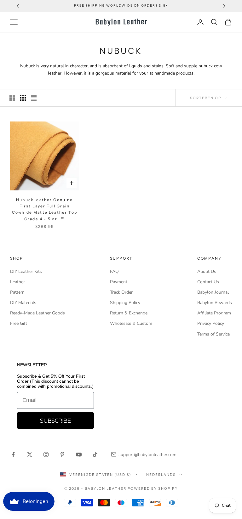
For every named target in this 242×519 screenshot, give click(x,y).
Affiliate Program (214, 313)
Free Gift (18, 323)
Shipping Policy (125, 303)
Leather (17, 282)
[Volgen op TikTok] (95, 454)
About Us (206, 271)
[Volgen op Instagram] (46, 454)
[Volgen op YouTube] (79, 454)
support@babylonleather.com (147, 455)
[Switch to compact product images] (34, 97)
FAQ (114, 271)
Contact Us (208, 282)
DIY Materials (23, 303)
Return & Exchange (128, 313)
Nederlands (161, 474)
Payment (118, 282)
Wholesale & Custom (131, 323)
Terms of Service (213, 334)
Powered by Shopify (153, 488)
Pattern (17, 292)
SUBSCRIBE (55, 420)
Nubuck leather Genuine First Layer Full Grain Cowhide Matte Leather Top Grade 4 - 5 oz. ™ (44, 209)
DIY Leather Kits (26, 271)
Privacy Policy (210, 323)
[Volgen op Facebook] (13, 454)
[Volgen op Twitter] (29, 454)
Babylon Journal (213, 292)
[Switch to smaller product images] (23, 97)
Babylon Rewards (214, 303)
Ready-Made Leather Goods (37, 313)
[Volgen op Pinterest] (62, 454)
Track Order (121, 292)
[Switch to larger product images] (12, 97)
